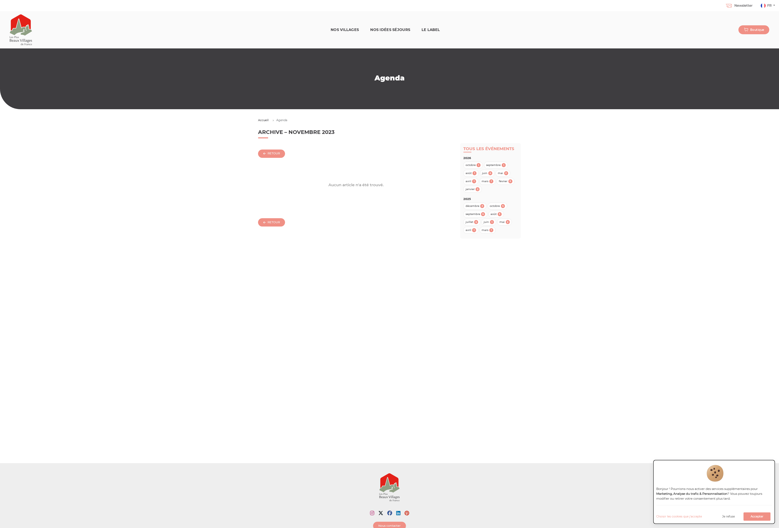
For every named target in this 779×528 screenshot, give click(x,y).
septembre (495, 165)
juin (486, 173)
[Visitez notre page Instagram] (372, 513)
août (470, 173)
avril (470, 181)
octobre (472, 165)
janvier (472, 189)
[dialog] (714, 492)
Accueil (263, 120)
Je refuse (728, 516)
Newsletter (743, 5)
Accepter (757, 516)
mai (502, 173)
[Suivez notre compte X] (380, 513)
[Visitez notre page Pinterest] (407, 513)
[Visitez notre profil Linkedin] (398, 513)
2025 (467, 199)
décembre (474, 205)
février (505, 181)
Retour (274, 153)
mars (487, 181)
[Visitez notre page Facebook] (389, 513)
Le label (431, 30)
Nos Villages (345, 30)
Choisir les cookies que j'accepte (679, 516)
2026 (467, 158)
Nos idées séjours (390, 30)
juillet (471, 221)
